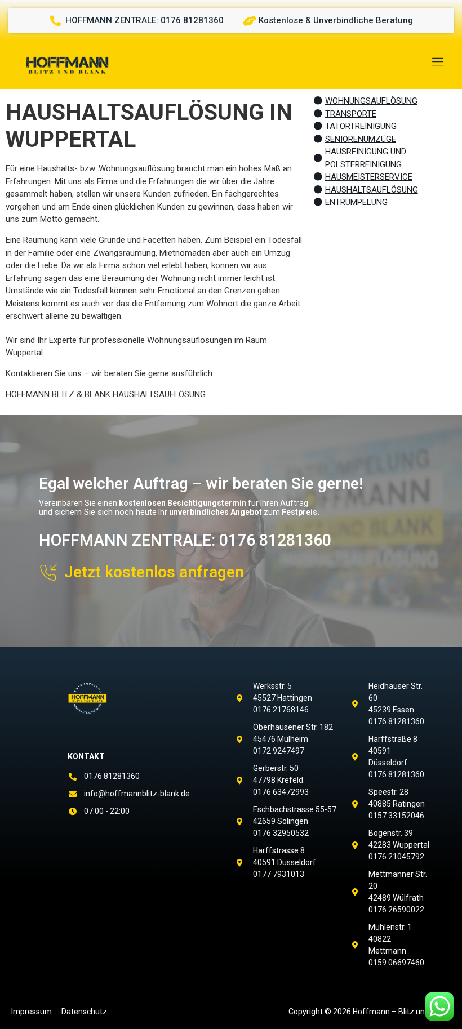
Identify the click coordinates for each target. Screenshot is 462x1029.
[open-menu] (435, 63)
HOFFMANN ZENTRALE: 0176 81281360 (185, 540)
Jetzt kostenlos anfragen (154, 572)
